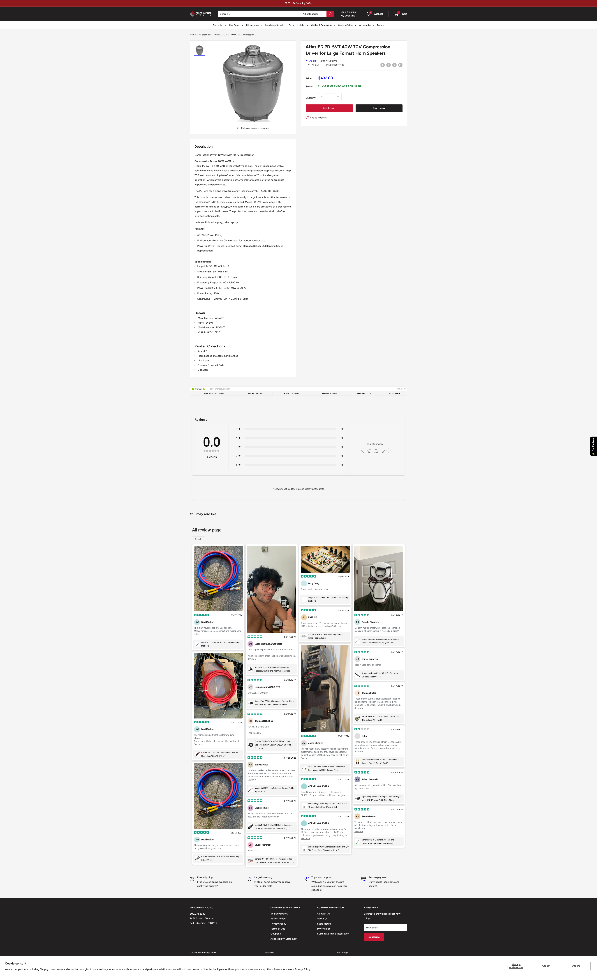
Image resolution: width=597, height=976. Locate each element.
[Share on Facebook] (382, 64)
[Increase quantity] (338, 96)
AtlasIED (311, 61)
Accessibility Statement (284, 938)
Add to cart (329, 108)
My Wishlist (323, 928)
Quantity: (311, 97)
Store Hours (324, 923)
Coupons (276, 933)
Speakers (203, 369)
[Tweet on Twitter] (394, 64)
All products (205, 34)
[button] (396, 14)
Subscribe (374, 936)
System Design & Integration (333, 933)
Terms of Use (278, 928)
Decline (576, 965)
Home (193, 34)
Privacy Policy (302, 969)
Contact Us (323, 913)
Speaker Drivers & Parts (211, 365)
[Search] (330, 14)
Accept (546, 965)
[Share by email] (400, 64)
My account (347, 15)
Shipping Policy (279, 913)
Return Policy (278, 918)
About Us (322, 918)
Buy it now (379, 108)
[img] (211, 451)
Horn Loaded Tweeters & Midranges (218, 355)
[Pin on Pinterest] (388, 64)
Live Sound (204, 360)
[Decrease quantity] (321, 96)
